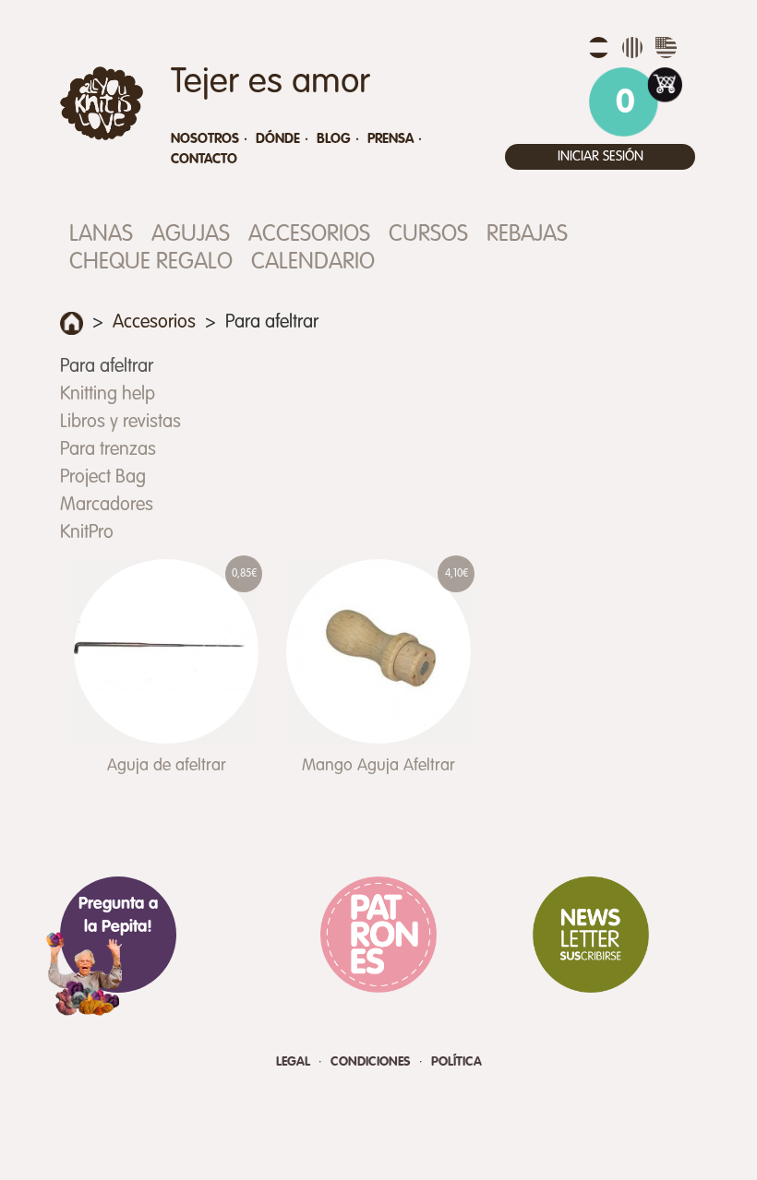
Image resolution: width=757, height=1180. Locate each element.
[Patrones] (378, 934)
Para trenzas (108, 450)
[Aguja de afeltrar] (166, 651)
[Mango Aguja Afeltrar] (378, 651)
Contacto (204, 159)
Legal (295, 1061)
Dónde (278, 139)
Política (456, 1061)
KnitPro (87, 533)
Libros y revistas (120, 422)
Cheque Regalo (151, 262)
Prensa (390, 139)
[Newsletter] (591, 934)
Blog (334, 139)
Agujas (190, 234)
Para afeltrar (106, 367)
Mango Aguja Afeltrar (378, 765)
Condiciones (372, 1061)
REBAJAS (527, 234)
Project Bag (103, 478)
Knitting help (107, 395)
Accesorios (309, 234)
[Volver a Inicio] (71, 323)
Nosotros (205, 139)
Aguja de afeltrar (166, 765)
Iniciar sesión (600, 156)
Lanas (101, 234)
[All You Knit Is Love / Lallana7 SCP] (101, 103)
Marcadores (106, 505)
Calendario (313, 262)
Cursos (428, 234)
